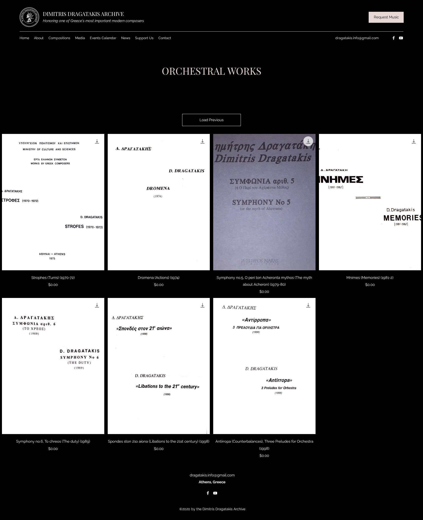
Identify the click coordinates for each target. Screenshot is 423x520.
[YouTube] (401, 37)
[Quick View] (53, 202)
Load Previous (211, 120)
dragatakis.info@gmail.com (357, 38)
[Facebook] (393, 37)
